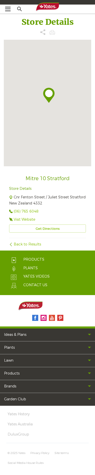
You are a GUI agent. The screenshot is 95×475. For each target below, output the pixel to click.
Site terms (61, 453)
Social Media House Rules (26, 463)
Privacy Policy (39, 453)
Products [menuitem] (12, 373)
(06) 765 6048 (26, 211)
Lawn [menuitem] (8, 360)
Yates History (19, 414)
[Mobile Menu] (8, 9)
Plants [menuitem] (9, 347)
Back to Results (27, 244)
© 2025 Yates (16, 453)
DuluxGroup (18, 434)
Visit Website (24, 219)
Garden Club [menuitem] (15, 399)
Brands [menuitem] (10, 386)
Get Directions (47, 228)
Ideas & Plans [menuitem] (15, 334)
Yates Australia (20, 424)
